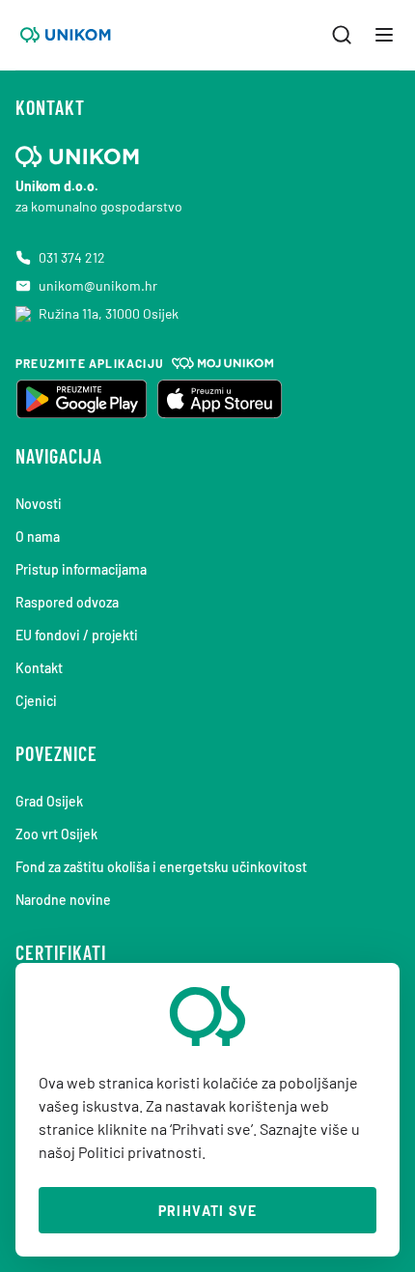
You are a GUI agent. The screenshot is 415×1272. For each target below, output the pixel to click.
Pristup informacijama (81, 569)
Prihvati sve (208, 1210)
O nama (37, 536)
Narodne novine (63, 899)
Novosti (38, 503)
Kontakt (39, 668)
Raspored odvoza (67, 602)
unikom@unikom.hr (98, 285)
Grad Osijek (49, 801)
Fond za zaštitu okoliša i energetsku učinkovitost (161, 867)
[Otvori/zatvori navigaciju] (384, 34)
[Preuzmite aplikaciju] (81, 399)
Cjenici (36, 701)
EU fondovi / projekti (76, 635)
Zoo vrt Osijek (56, 834)
